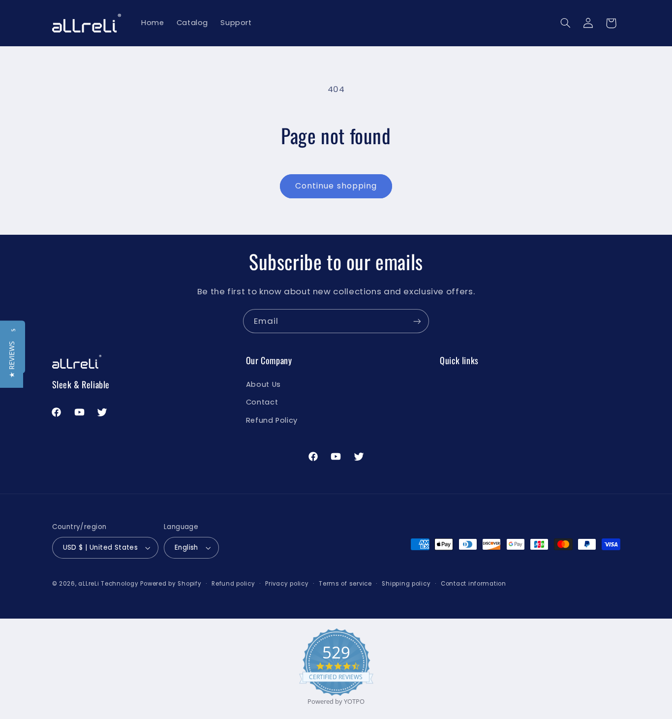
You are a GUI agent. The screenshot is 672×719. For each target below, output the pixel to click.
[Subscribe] (417, 321)
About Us (263, 384)
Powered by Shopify (170, 584)
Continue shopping (336, 185)
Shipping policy (406, 584)
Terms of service (345, 584)
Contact (262, 402)
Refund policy (233, 584)
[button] (565, 23)
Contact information (473, 584)
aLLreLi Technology (108, 584)
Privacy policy (286, 584)
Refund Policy (272, 420)
